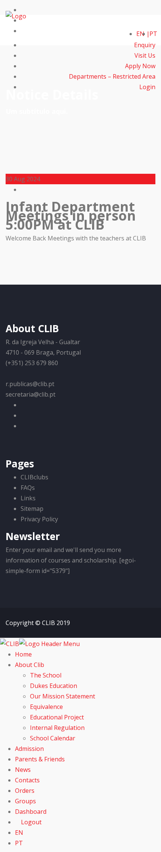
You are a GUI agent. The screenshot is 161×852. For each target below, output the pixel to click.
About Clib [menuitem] (29, 665)
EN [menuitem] (19, 832)
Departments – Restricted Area (112, 76)
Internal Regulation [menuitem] (57, 728)
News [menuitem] (23, 769)
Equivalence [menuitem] (46, 707)
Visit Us (144, 55)
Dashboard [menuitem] (30, 811)
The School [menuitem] (45, 675)
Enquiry (144, 45)
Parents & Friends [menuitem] (40, 759)
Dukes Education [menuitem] (53, 686)
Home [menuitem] (23, 654)
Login (146, 87)
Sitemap (32, 508)
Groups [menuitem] (25, 801)
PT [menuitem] (19, 843)
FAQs (28, 487)
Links (28, 498)
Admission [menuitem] (29, 749)
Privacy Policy (39, 519)
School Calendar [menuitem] (52, 738)
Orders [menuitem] (24, 790)
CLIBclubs (34, 477)
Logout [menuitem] (30, 822)
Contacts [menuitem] (27, 780)
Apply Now (140, 66)
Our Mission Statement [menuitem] (62, 696)
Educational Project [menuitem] (57, 717)
